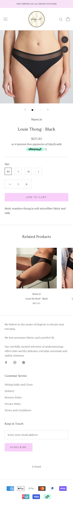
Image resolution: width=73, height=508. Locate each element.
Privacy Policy (13, 403)
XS (8, 171)
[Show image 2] (36, 110)
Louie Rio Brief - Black (37, 298)
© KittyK (36, 466)
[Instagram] (14, 362)
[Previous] (25, 109)
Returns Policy (13, 397)
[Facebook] (6, 362)
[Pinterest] (23, 362)
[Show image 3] (40, 110)
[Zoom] (64, 39)
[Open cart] (67, 19)
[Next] (47, 109)
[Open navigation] (5, 19)
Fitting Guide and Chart (19, 384)
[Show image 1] (32, 110)
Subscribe (18, 447)
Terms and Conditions (18, 410)
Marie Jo (36, 119)
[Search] (61, 19)
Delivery (9, 390)
